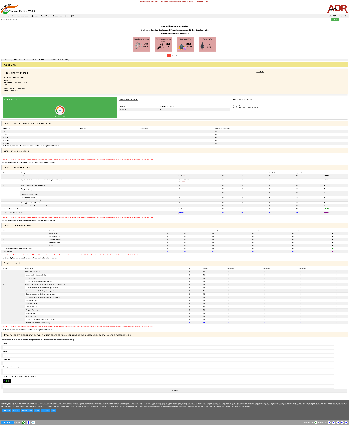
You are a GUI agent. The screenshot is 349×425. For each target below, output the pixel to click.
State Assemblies (22, 16)
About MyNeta (343, 16)
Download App (308, 422)
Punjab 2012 (13, 59)
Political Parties (45, 16)
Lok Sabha (11, 16)
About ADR (332, 16)
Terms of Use (45, 410)
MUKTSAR (22, 59)
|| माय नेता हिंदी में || (70, 16)
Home (3, 16)
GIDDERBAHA (31, 59)
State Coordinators (27, 410)
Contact (37, 410)
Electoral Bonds (58, 16)
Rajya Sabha (34, 16)
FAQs (53, 410)
